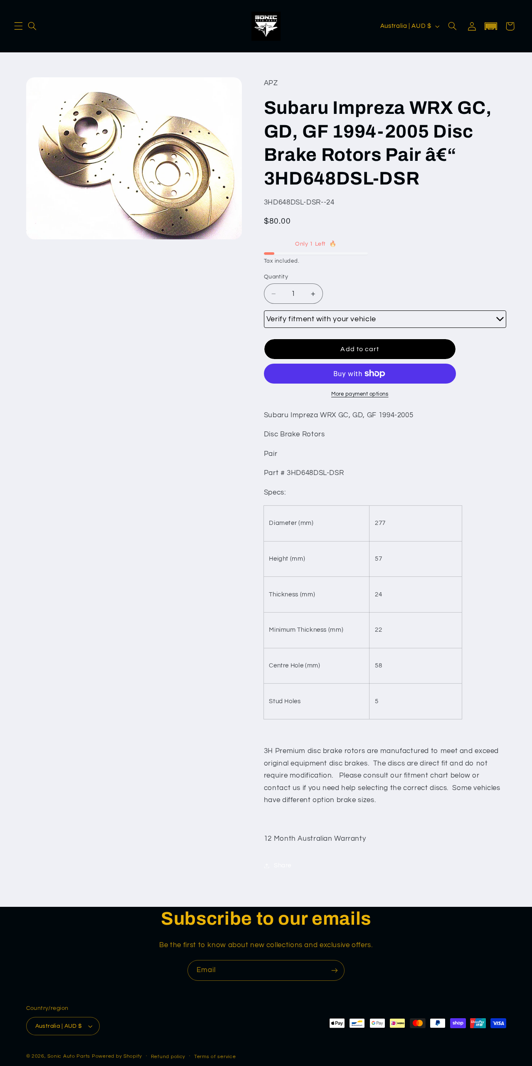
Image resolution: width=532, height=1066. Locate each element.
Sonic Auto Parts (68, 1056)
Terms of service (215, 1056)
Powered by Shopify (117, 1056)
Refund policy (168, 1056)
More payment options (360, 394)
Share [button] (282, 865)
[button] (18, 26)
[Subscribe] (334, 970)
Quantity (276, 277)
